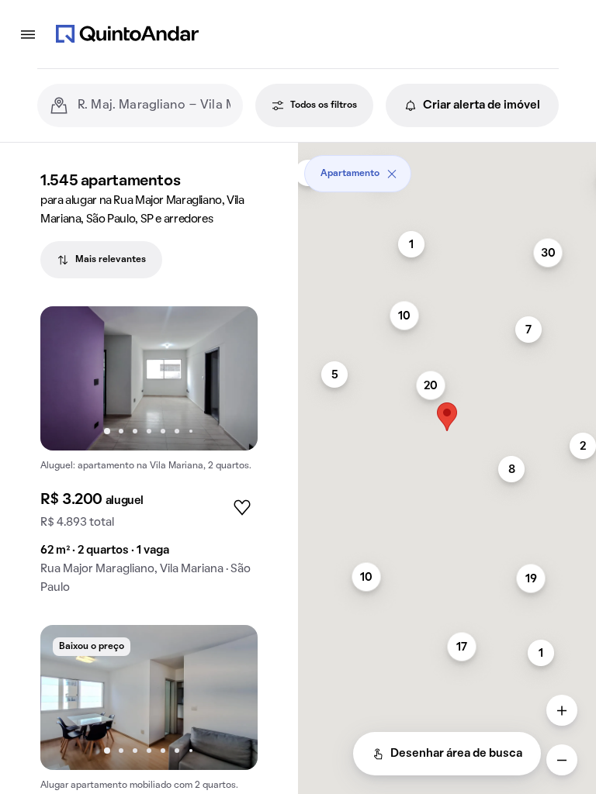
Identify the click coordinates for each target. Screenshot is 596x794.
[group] (149, 456)
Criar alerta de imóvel (481, 105)
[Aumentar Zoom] (561, 710)
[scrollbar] (447, 168)
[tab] (101, 259)
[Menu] (27, 34)
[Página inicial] (127, 34)
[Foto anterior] (68, 378)
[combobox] (154, 105)
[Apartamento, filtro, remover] (392, 173)
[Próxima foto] (229, 378)
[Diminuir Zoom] (561, 759)
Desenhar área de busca (456, 753)
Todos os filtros (323, 105)
